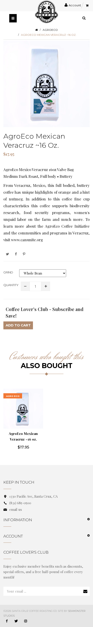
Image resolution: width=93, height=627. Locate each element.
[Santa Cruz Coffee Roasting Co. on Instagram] (25, 621)
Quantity (11, 285)
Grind (8, 272)
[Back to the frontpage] (36, 29)
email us (15, 509)
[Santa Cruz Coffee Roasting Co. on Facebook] (6, 621)
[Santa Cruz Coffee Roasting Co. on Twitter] (16, 621)
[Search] (84, 18)
